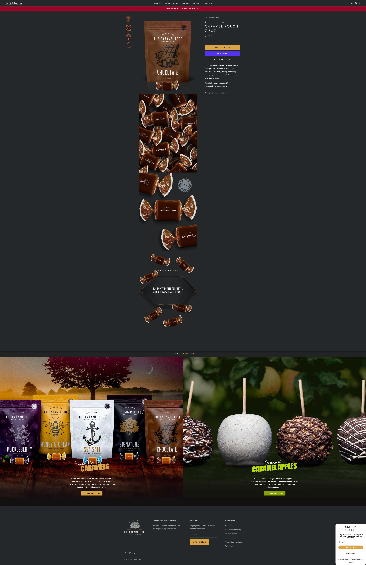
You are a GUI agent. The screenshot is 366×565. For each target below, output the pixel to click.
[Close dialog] (364, 526)
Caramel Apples (171, 3)
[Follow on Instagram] (130, 553)
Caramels (158, 3)
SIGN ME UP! (351, 547)
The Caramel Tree (212, 18)
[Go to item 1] (128, 19)
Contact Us (229, 525)
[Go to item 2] (128, 27)
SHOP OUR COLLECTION (92, 493)
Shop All (185, 3)
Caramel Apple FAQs (233, 542)
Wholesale (207, 3)
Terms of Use (230, 538)
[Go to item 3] (128, 36)
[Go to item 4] (128, 44)
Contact (196, 3)
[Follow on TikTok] (135, 553)
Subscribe (199, 542)
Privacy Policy (231, 534)
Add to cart (223, 47)
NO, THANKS (350, 553)
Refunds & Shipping (233, 530)
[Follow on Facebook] (125, 553)
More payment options (222, 59)
